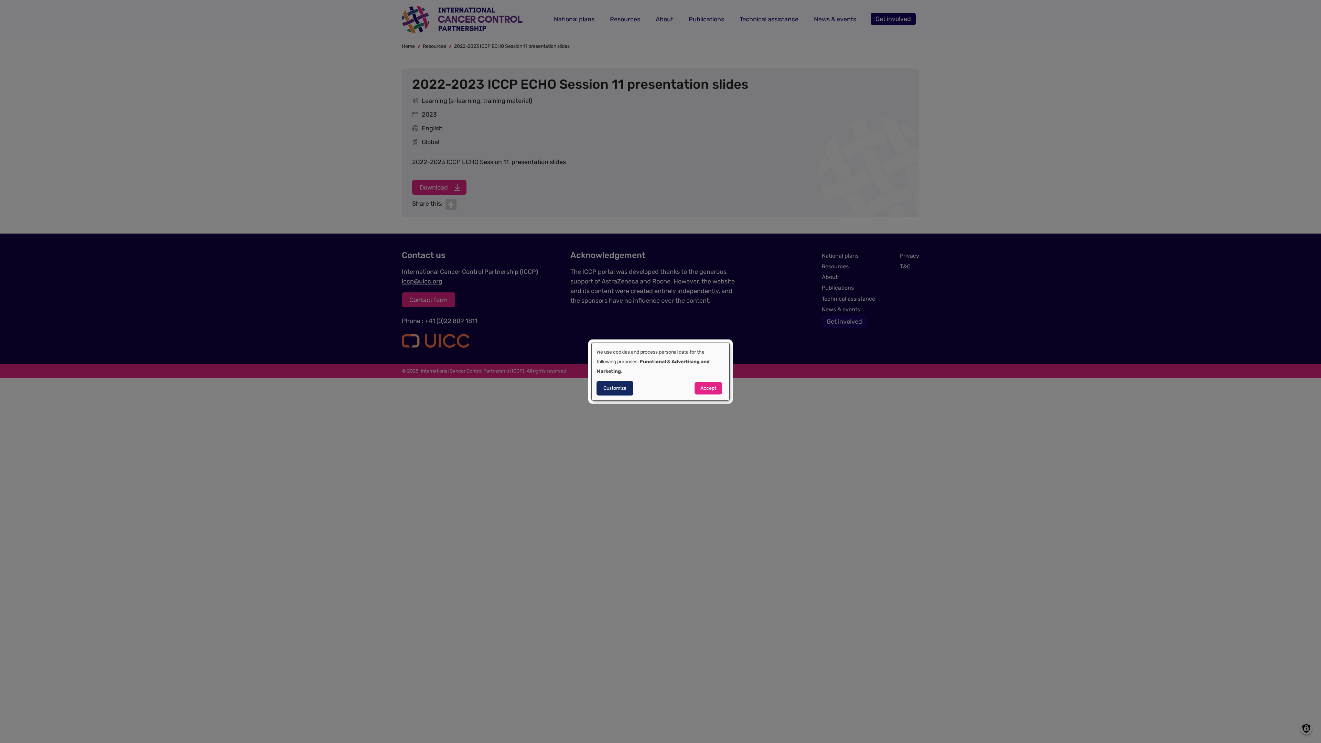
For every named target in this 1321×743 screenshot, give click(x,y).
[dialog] (660, 371)
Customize (614, 388)
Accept (708, 388)
